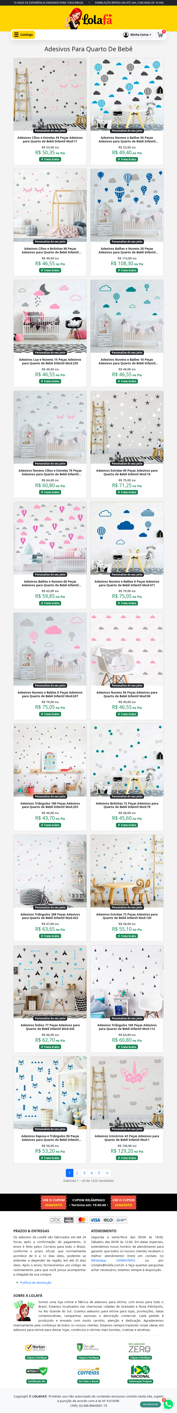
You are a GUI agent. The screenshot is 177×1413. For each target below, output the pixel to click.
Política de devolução (36, 1282)
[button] (23, 35)
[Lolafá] (88, 19)
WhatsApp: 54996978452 (113, 1260)
